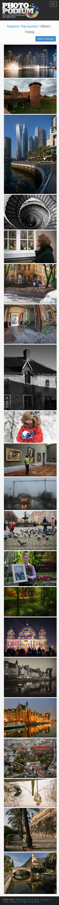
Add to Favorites (45, 39)
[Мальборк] (29, 96)
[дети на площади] (29, 530)
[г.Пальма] (29, 830)
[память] (29, 568)
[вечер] (29, 718)
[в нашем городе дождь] (29, 493)
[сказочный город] (29, 677)
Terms (5, 902)
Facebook (35, 902)
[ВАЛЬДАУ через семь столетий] (29, 377)
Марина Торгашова (22, 26)
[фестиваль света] (29, 637)
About (36, 900)
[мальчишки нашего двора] (29, 427)
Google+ (24, 902)
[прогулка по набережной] (29, 154)
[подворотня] (29, 324)
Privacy (14, 902)
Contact (45, 900)
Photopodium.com (23, 900)
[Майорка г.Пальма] (29, 873)
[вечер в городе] (29, 61)
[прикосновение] (29, 460)
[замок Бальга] (29, 602)
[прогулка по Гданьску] (29, 246)
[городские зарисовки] (29, 284)
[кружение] (29, 212)
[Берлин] (29, 758)
